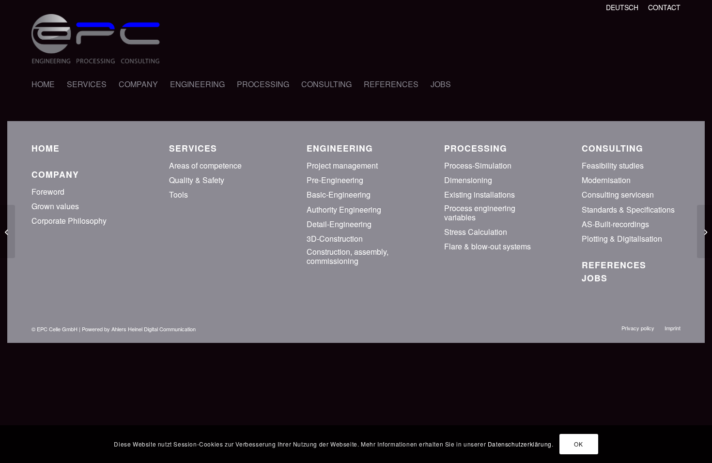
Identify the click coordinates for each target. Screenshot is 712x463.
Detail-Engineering (339, 224)
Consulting (612, 148)
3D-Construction (335, 238)
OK (578, 444)
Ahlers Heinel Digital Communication (153, 329)
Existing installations (479, 194)
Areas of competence (205, 165)
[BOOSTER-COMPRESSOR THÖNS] (7, 231)
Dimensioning (468, 180)
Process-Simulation (477, 165)
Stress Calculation (475, 231)
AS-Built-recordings (615, 224)
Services (193, 148)
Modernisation (606, 180)
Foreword (47, 191)
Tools (178, 194)
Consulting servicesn (618, 194)
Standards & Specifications (628, 209)
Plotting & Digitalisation (622, 238)
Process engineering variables (479, 212)
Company (55, 174)
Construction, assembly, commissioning (347, 256)
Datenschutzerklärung (520, 444)
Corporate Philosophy (69, 220)
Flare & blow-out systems (487, 246)
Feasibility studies (613, 165)
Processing (475, 148)
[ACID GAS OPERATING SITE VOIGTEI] (704, 231)
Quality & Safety (196, 180)
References (614, 265)
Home (45, 148)
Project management (342, 165)
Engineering (340, 148)
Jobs (594, 278)
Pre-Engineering (335, 180)
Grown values (55, 206)
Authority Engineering (344, 209)
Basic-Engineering (339, 194)
